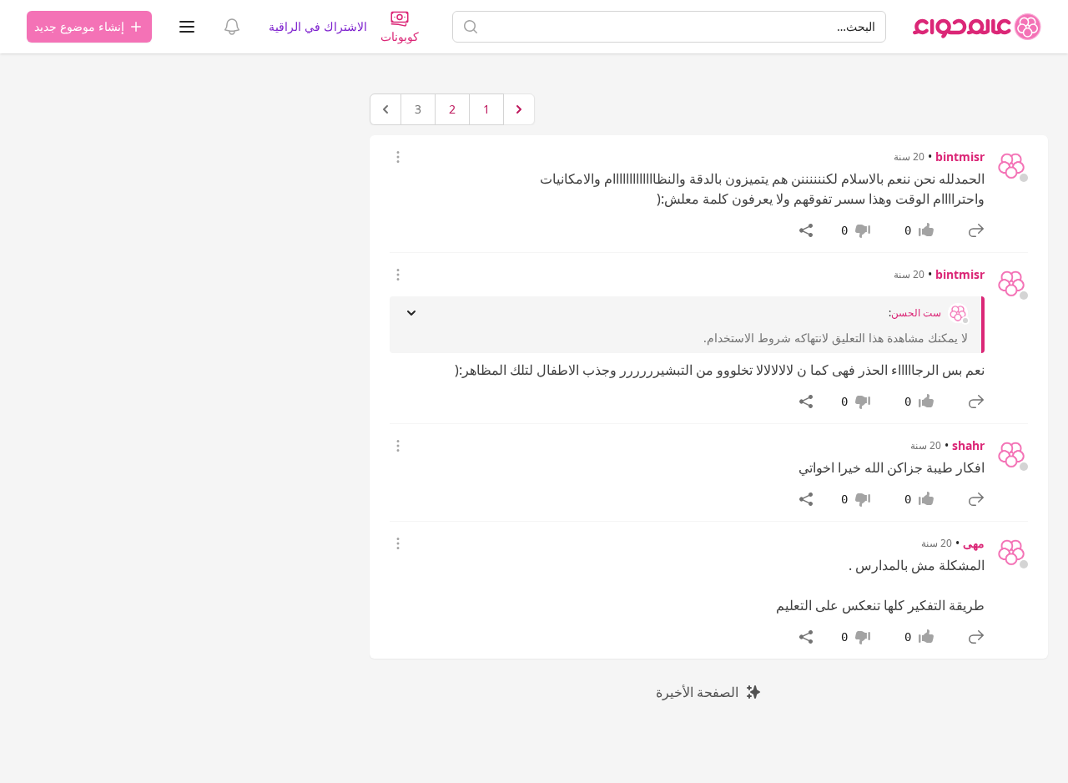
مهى (974, 543)
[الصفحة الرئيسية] (977, 26)
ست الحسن (916, 313)
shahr (968, 445)
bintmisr (960, 156)
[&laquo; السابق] (519, 109)
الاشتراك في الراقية (318, 26)
